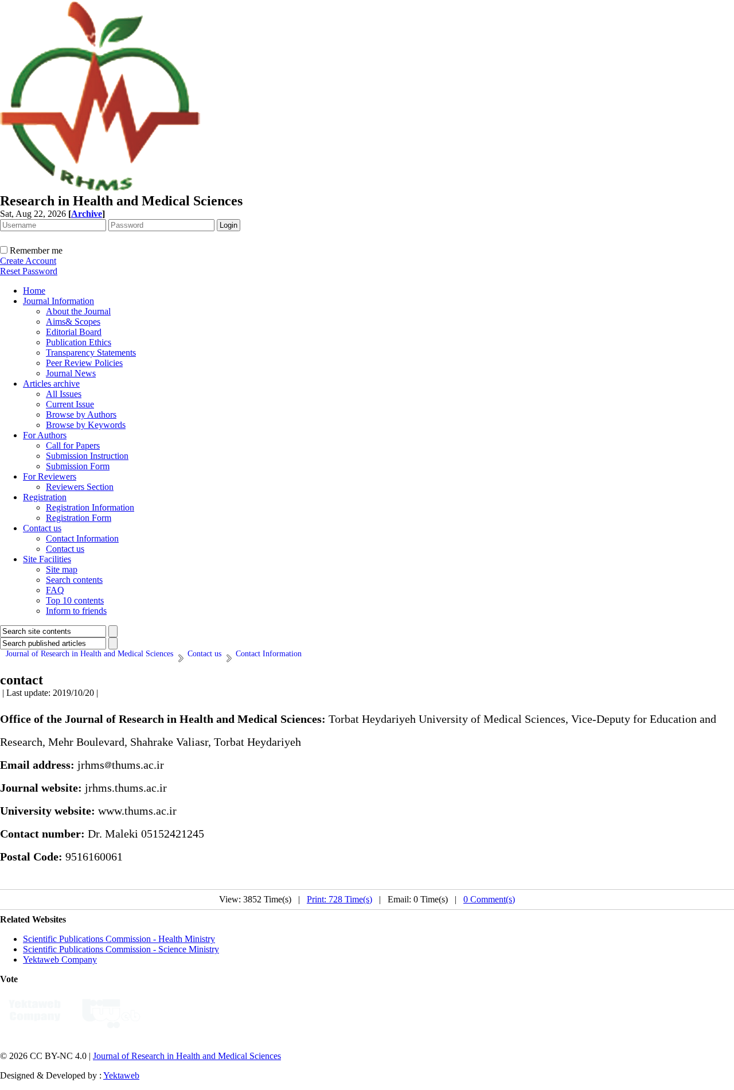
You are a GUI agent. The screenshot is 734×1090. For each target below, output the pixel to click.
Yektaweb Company (60, 959)
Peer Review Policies (84, 363)
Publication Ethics (78, 342)
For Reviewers (49, 476)
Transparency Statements (91, 352)
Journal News (71, 373)
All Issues (63, 394)
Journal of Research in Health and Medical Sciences (187, 1056)
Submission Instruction (87, 456)
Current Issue (70, 404)
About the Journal (78, 311)
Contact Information (82, 538)
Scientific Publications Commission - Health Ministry (119, 939)
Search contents (74, 580)
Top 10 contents (75, 600)
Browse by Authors (81, 414)
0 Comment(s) (489, 899)
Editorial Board (73, 332)
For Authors (45, 435)
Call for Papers (73, 445)
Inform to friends (76, 611)
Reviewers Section (80, 487)
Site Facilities (47, 559)
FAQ (55, 590)
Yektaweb (121, 1075)
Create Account (28, 261)
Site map (61, 569)
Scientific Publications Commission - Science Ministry (121, 949)
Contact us (42, 528)
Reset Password (28, 271)
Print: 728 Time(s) (339, 899)
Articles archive (51, 383)
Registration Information (90, 507)
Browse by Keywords (86, 425)
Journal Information (58, 301)
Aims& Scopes (73, 321)
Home (34, 290)
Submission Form (78, 466)
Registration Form (78, 518)
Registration (45, 497)
